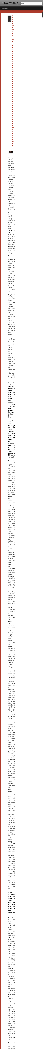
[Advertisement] (26, 47)
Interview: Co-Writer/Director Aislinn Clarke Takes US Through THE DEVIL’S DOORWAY (13, 81)
